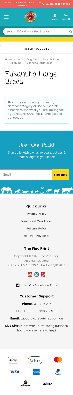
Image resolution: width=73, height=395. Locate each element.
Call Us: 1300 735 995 (58, 4)
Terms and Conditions (36, 221)
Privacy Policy (36, 214)
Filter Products (36, 49)
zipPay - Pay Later (36, 236)
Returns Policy (36, 228)
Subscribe (60, 174)
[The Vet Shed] (30, 17)
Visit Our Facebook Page (40, 285)
